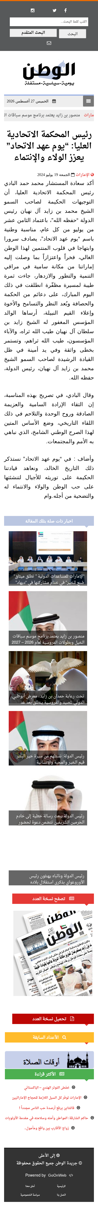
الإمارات (83, 175)
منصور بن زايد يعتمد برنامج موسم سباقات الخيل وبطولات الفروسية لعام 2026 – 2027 (48, 640)
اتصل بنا (61, 1195)
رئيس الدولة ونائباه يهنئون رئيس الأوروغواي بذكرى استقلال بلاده (56, 879)
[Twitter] (54, 10)
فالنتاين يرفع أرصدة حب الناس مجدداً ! (46, 1108)
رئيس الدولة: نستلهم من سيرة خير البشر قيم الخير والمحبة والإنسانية (50, 759)
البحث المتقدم (33, 33)
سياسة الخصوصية (30, 1195)
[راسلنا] (49, 42)
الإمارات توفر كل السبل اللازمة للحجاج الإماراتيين (46, 1098)
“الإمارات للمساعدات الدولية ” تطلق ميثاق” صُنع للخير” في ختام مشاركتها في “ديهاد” (49, 580)
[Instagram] (33, 10)
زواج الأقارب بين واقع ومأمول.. (46, 1128)
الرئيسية (61, 1186)
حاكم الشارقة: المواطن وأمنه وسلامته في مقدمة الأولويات (46, 1118)
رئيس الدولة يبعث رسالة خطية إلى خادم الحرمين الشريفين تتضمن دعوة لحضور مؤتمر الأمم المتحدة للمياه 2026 (50, 822)
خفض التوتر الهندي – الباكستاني (46, 1088)
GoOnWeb (57, 1175)
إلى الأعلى (47, 1155)
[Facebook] (65, 10)
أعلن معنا (30, 1186)
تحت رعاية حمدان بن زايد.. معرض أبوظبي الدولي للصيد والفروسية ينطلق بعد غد (48, 699)
